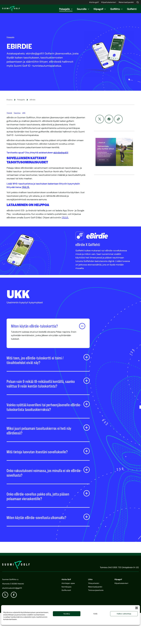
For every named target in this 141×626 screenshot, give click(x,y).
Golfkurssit (66, 590)
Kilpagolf (98, 9)
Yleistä (9, 113)
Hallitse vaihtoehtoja (124, 614)
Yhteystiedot (93, 583)
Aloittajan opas (68, 583)
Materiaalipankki (95, 587)
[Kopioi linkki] (118, 119)
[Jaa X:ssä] (99, 119)
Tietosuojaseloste (96, 590)
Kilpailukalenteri (121, 583)
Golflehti (132, 9)
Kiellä (95, 614)
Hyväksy (66, 614)
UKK (23, 113)
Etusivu (9, 100)
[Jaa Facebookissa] (109, 119)
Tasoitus (17, 113)
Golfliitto (115, 9)
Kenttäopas (66, 587)
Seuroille (82, 9)
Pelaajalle (64, 9)
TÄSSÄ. (65, 217)
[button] (136, 608)
